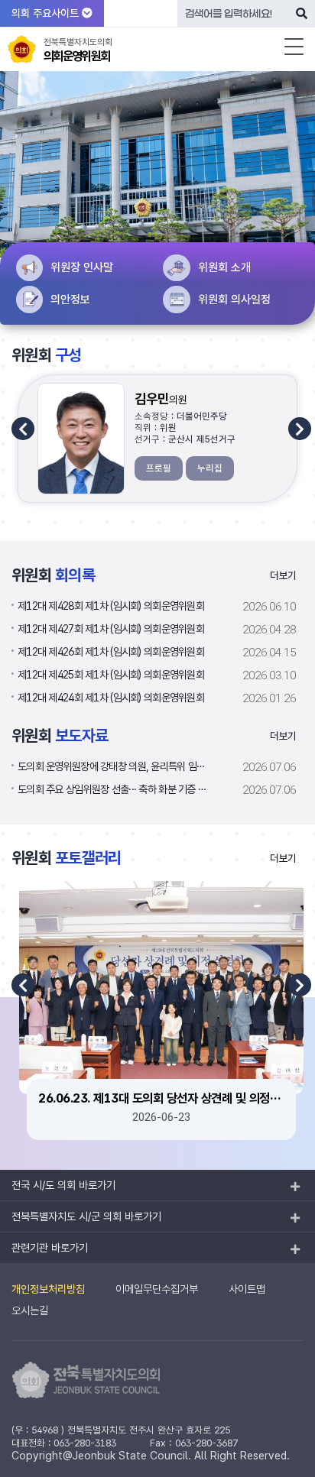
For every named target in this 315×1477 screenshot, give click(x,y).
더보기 (283, 575)
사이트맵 (247, 1288)
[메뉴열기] (294, 46)
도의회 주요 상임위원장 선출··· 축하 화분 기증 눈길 (115, 788)
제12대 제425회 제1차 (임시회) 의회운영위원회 (111, 674)
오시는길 (29, 1310)
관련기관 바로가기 (49, 1247)
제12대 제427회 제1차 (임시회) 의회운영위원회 (111, 628)
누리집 (209, 468)
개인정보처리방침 (48, 1288)
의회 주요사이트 (46, 13)
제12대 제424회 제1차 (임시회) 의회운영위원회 (111, 697)
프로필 (158, 468)
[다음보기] (299, 428)
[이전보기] (22, 428)
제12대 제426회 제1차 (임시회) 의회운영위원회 (111, 651)
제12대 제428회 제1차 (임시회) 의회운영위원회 (111, 605)
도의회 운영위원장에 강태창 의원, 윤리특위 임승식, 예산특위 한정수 (115, 766)
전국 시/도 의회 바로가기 (63, 1184)
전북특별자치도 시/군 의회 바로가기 (86, 1216)
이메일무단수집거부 (156, 1288)
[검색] (301, 13)
